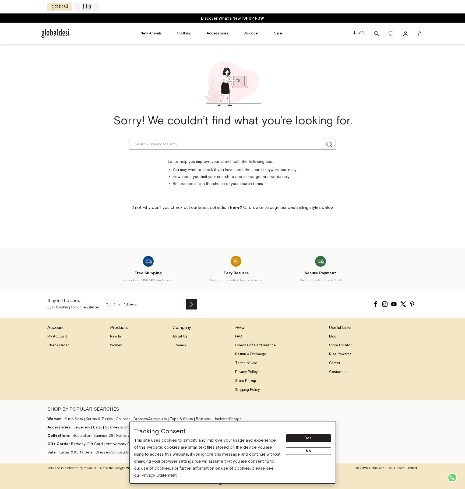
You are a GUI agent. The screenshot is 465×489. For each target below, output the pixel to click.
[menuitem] (151, 33)
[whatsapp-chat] (452, 477)
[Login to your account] (406, 33)
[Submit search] (329, 144)
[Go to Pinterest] (412, 303)
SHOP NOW (253, 17)
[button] (376, 33)
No (308, 451)
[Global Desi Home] (55, 33)
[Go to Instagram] (385, 303)
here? (236, 207)
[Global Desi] (59, 7)
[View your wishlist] (391, 33)
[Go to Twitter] (403, 303)
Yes (308, 438)
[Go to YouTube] (394, 303)
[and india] (86, 7)
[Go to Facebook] (375, 303)
